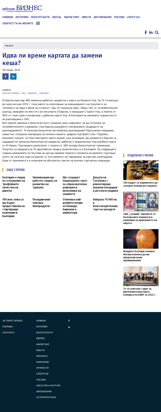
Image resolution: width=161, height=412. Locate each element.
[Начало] (22, 9)
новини (7, 17)
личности (42, 367)
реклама (8, 326)
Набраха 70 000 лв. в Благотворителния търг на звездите (105, 204)
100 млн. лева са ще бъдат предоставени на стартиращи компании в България (13, 208)
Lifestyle (133, 17)
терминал (32, 93)
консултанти (40, 17)
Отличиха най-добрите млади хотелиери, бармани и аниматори (73, 206)
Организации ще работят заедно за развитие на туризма (45, 182)
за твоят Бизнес (13, 320)
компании (42, 361)
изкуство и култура (48, 385)
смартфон (44, 93)
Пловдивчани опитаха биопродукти (41, 203)
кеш (23, 93)
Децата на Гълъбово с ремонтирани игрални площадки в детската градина (105, 184)
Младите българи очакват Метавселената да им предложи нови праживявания (139, 256)
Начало (9, 45)
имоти (86, 17)
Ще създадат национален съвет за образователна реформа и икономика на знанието (75, 186)
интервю (22, 17)
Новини (41, 320)
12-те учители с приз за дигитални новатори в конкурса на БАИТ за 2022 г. (139, 291)
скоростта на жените (17, 23)
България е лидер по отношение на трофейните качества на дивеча (13, 184)
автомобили (102, 17)
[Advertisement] (142, 99)
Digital (57, 17)
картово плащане (10, 93)
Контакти (8, 332)
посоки (119, 17)
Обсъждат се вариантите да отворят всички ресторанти (140, 184)
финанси (41, 355)
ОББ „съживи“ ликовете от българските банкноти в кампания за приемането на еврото (140, 219)
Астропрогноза (46, 397)
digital (40, 338)
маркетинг (71, 17)
